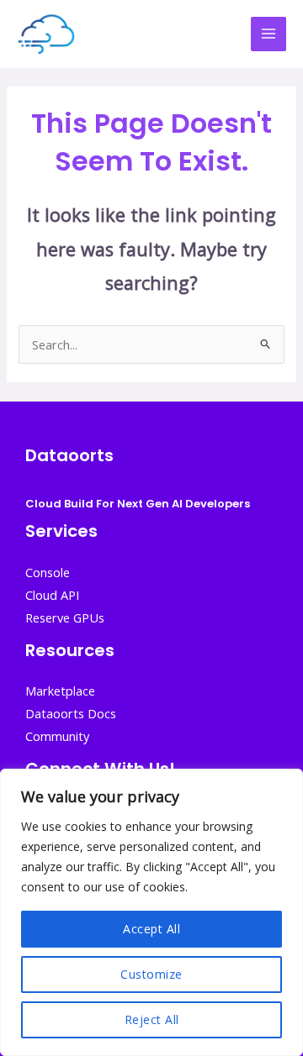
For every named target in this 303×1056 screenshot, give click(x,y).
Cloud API (52, 594)
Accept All (151, 929)
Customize (151, 974)
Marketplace (60, 690)
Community (57, 736)
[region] (151, 912)
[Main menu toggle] (268, 34)
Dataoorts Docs (70, 713)
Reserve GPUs (64, 617)
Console (47, 572)
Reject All (152, 1019)
